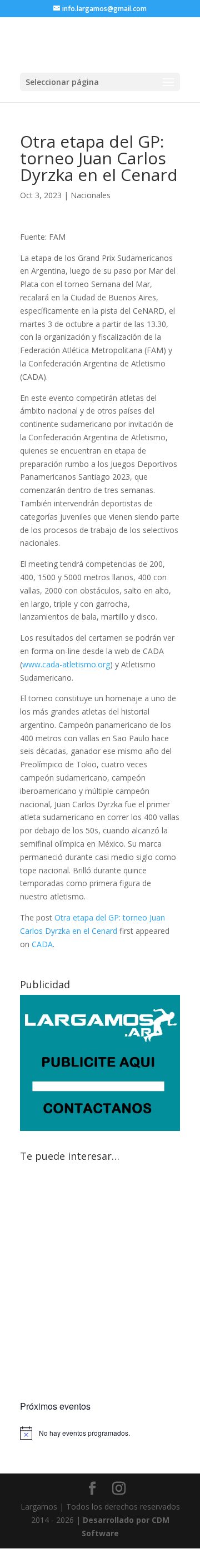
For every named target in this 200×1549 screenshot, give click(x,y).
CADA (42, 944)
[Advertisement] (100, 1283)
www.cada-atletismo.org (66, 664)
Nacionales (91, 195)
